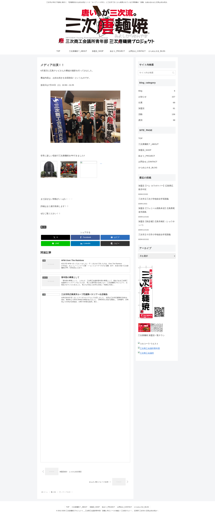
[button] (115, 243)
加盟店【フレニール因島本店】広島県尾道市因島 (156, 210)
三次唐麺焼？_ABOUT (148, 144)
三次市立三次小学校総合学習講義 (153, 199)
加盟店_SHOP (144, 150)
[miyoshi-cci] (146, 353)
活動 (44, 227)
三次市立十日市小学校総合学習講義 (154, 234)
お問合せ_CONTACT (147, 162)
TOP (140, 138)
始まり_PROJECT (146, 156)
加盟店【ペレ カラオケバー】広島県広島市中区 (155, 187)
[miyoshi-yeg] (149, 348)
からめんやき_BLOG (147, 167)
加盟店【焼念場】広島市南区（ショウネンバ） (156, 223)
